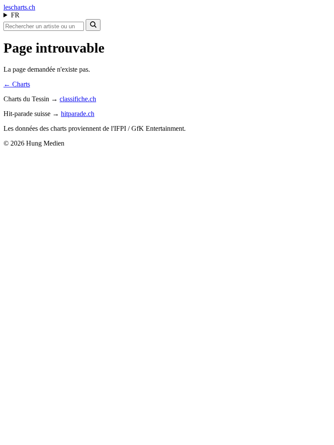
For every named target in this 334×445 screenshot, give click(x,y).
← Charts (16, 84)
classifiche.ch (78, 99)
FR (15, 15)
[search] (93, 25)
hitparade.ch (77, 113)
